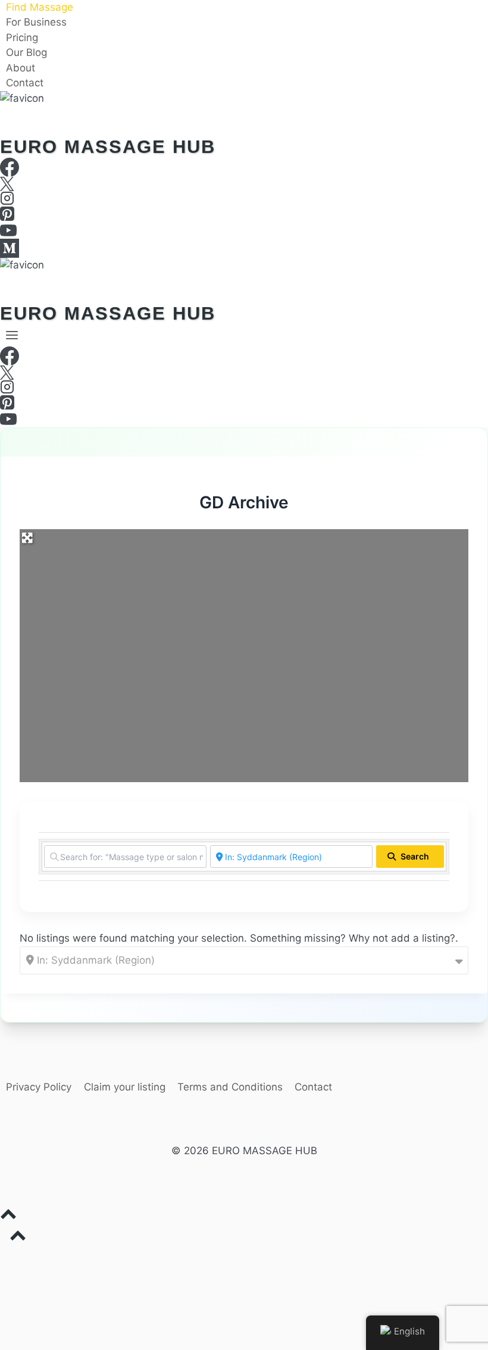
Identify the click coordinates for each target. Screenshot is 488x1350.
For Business (36, 23)
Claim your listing (124, 1087)
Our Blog (26, 53)
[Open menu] (12, 334)
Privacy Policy (38, 1087)
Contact (24, 83)
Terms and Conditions (230, 1087)
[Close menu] (2, 1259)
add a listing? (423, 938)
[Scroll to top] (244, 1217)
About (20, 68)
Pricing (22, 37)
